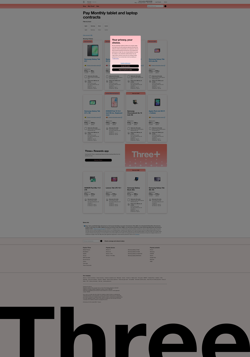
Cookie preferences (125, 63)
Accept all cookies (125, 66)
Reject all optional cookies (125, 69)
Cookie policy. (115, 58)
